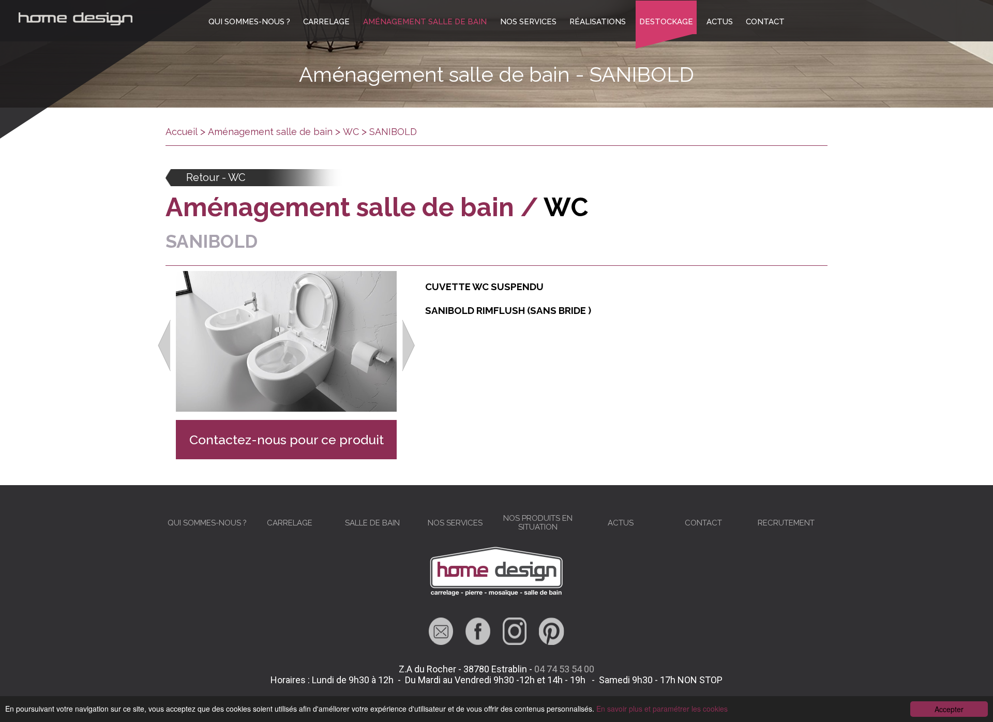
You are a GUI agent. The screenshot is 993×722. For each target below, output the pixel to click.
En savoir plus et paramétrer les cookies (662, 708)
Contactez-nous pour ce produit (286, 439)
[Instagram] (514, 641)
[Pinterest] (551, 641)
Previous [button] (164, 345)
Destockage (666, 21)
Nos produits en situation (538, 523)
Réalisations (597, 21)
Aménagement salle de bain (425, 21)
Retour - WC (216, 177)
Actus (719, 21)
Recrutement (786, 523)
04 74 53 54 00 (564, 669)
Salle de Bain (372, 523)
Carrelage (326, 21)
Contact (765, 21)
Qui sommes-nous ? (249, 21)
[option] (286, 345)
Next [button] (408, 345)
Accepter (949, 709)
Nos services (528, 21)
